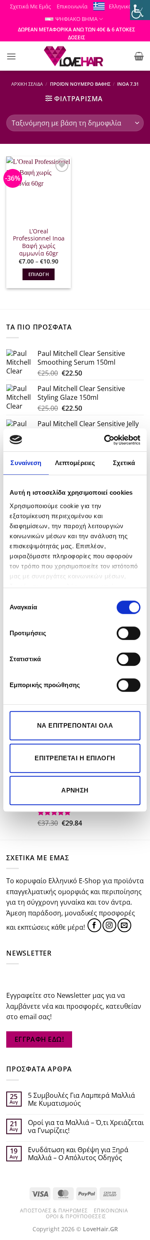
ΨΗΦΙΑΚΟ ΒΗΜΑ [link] (76, 19)
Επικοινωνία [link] (72, 6)
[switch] (128, 633)
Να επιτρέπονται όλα (75, 725)
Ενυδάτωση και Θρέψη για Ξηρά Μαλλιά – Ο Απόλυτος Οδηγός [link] (78, 1154)
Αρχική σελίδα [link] (27, 84)
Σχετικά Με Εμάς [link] (30, 6)
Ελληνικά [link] (120, 6)
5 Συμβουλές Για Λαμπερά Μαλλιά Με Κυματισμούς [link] (81, 1099)
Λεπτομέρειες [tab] (75, 462)
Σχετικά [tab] (124, 462)
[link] (140, 10)
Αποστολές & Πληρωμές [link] (54, 1210)
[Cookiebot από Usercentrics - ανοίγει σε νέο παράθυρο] (105, 440)
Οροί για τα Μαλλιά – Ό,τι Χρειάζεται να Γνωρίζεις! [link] (86, 1127)
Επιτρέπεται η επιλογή (75, 758)
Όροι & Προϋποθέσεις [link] (76, 1216)
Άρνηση (75, 790)
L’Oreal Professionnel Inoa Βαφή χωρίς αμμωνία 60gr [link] (39, 242)
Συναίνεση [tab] (25, 462)
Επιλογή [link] (38, 274)
